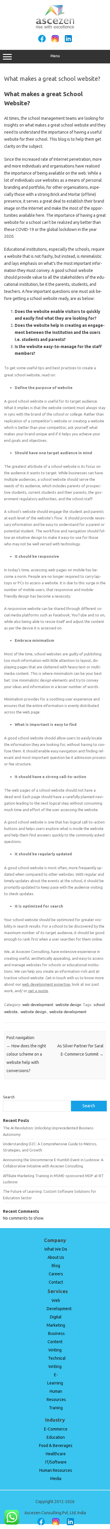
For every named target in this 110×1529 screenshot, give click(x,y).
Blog (56, 1265)
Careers (56, 1274)
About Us (56, 1257)
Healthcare (56, 1453)
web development (37, 1005)
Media (55, 1478)
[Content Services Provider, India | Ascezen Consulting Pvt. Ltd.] (55, 27)
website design (68, 1005)
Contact (56, 1282)
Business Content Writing (56, 1341)
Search (9, 1097)
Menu (55, 56)
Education (56, 1437)
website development (68, 1012)
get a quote (37, 991)
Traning (56, 1407)
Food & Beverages (55, 1445)
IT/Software (56, 1462)
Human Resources (55, 1470)
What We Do (55, 1249)
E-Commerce (55, 1429)
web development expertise (46, 984)
